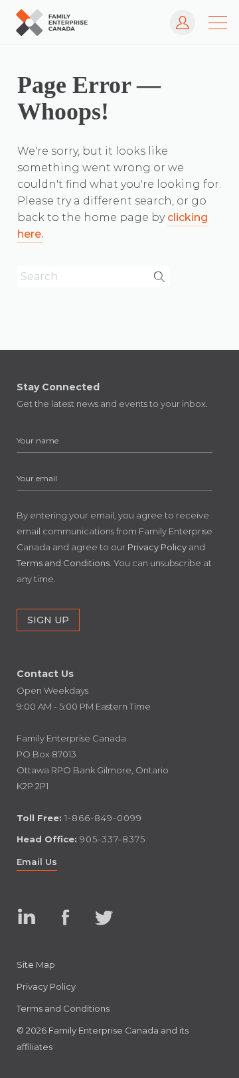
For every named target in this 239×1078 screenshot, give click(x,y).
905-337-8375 (112, 839)
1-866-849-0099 (103, 817)
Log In (176, 16)
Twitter (104, 917)
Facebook (65, 917)
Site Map (36, 964)
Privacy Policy (46, 986)
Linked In (27, 917)
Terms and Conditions (63, 1008)
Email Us (37, 861)
